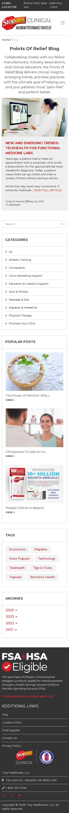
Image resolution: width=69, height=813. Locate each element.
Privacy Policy (11, 745)
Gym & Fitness (18, 291)
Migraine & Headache (23, 307)
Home (6, 39)
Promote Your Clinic (22, 323)
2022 (10, 623)
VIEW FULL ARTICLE (48, 190)
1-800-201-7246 (16, 787)
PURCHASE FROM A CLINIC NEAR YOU (28, 696)
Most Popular (19, 558)
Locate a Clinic (12, 722)
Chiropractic (17, 267)
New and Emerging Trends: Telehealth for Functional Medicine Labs (33, 148)
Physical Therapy (20, 315)
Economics (17, 549)
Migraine (40, 549)
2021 (9, 630)
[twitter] (19, 795)
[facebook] (11, 795)
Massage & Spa (19, 299)
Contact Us (9, 738)
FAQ (5, 714)
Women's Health (42, 577)
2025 (10, 610)
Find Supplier (11, 730)
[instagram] (3, 795)
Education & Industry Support (28, 283)
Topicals (15, 577)
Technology (46, 558)
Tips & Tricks (42, 568)
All (10, 252)
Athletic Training (20, 259)
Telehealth (17, 568)
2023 (10, 617)
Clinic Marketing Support (25, 275)
